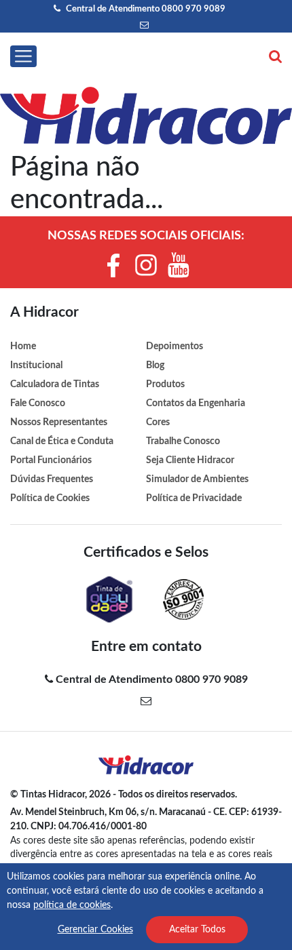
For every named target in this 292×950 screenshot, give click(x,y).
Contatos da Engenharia (195, 403)
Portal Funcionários (51, 460)
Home (23, 346)
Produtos (165, 384)
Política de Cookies (50, 498)
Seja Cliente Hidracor (190, 460)
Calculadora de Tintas (54, 384)
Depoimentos (174, 346)
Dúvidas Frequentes (51, 479)
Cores (158, 422)
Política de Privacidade (194, 498)
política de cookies (72, 905)
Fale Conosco (37, 403)
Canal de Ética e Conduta (61, 441)
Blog (155, 365)
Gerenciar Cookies (95, 929)
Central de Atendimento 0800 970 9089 (144, 9)
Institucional (36, 365)
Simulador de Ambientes (197, 479)
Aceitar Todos (197, 929)
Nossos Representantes (58, 422)
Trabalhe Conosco (183, 441)
